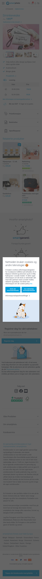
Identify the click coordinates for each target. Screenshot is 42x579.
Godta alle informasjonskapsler (13, 289)
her (31, 284)
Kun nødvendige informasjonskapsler (29, 289)
